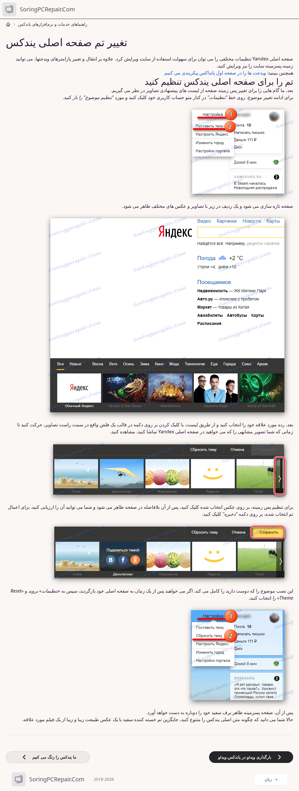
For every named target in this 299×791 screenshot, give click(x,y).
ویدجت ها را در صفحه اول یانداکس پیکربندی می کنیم (215, 73)
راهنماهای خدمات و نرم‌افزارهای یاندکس (52, 24)
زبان (268, 779)
